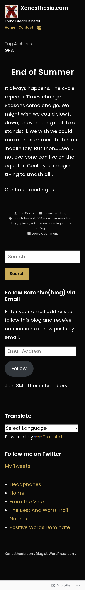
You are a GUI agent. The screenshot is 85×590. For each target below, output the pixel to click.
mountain (50, 218)
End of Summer (42, 72)
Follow (19, 368)
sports (66, 223)
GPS (39, 218)
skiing (35, 223)
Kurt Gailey (26, 213)
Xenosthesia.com (44, 8)
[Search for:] (42, 256)
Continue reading (26, 189)
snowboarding (50, 223)
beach (18, 218)
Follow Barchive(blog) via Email (40, 296)
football (29, 218)
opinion (24, 223)
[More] (39, 28)
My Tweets (17, 466)
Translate (54, 436)
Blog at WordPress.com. (56, 553)
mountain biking (55, 213)
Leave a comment (45, 233)
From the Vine (27, 501)
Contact (26, 27)
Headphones (25, 484)
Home (10, 27)
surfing (40, 228)
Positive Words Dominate (40, 527)
